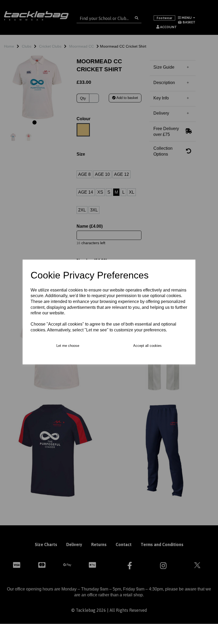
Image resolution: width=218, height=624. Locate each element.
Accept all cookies (147, 346)
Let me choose (67, 346)
